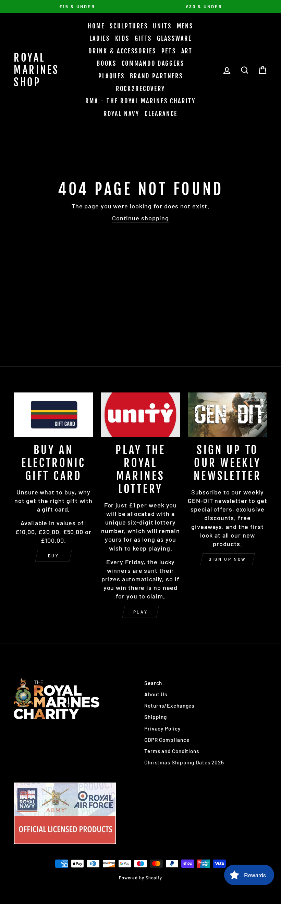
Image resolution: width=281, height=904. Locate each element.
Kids (122, 38)
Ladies (99, 38)
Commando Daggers (153, 63)
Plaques (111, 76)
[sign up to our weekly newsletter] (227, 414)
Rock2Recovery (140, 88)
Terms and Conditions (171, 751)
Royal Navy (121, 113)
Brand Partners (156, 76)
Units (162, 26)
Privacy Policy (162, 728)
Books (107, 63)
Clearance (161, 113)
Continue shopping (140, 218)
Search (153, 683)
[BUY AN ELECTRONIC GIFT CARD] (53, 414)
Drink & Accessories (122, 51)
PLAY (140, 611)
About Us (155, 694)
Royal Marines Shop (36, 70)
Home (96, 26)
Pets (168, 51)
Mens (185, 26)
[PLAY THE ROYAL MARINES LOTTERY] (140, 414)
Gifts (143, 38)
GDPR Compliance (167, 740)
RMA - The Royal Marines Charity (140, 101)
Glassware (174, 38)
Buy (53, 555)
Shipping (155, 717)
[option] (77, 6)
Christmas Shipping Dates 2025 (184, 762)
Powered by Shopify (140, 877)
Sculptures (129, 26)
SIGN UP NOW (227, 559)
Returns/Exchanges (169, 705)
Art (187, 51)
